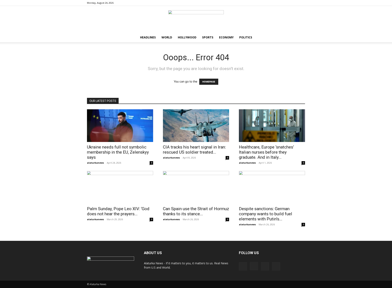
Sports (207, 37)
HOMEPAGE (208, 81)
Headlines (148, 37)
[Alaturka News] (196, 19)
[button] (300, 38)
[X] (302, 3)
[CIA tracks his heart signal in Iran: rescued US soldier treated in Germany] (196, 125)
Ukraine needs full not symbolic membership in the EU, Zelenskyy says (118, 152)
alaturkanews (95, 162)
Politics (245, 37)
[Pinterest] (295, 3)
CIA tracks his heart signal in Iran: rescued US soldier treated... (194, 150)
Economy (226, 37)
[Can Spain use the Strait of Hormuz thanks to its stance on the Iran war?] (196, 187)
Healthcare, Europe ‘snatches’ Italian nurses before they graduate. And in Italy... (266, 152)
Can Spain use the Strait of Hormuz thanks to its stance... (196, 211)
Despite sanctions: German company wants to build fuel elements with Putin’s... (265, 213)
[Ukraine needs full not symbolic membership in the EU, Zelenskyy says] (120, 125)
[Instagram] (288, 3)
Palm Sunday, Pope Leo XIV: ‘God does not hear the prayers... (118, 211)
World (166, 37)
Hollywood (187, 37)
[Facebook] (282, 3)
